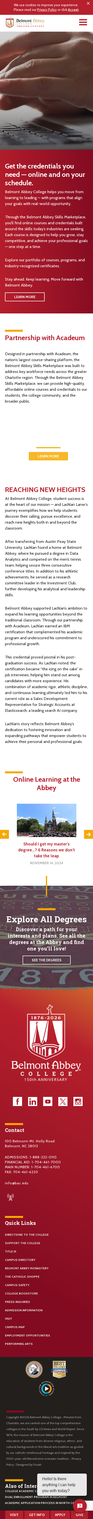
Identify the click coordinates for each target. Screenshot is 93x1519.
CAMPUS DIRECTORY (20, 1260)
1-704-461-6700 (45, 1167)
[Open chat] (80, 1506)
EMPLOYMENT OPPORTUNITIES (27, 1335)
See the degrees (47, 960)
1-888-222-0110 (43, 1157)
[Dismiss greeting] (83, 1477)
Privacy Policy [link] (47, 10)
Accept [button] (73, 10)
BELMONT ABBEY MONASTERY (26, 1268)
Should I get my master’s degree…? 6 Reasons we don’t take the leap (46, 850)
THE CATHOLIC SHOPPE (22, 1276)
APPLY (60, 1515)
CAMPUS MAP (15, 1327)
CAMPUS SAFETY (17, 1285)
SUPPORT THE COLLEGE (22, 1243)
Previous (4, 834)
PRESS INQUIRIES (17, 1302)
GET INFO (37, 1515)
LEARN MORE (48, 456)
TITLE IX (10, 1251)
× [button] (88, 3)
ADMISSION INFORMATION (23, 1310)
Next (88, 834)
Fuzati (37, 1464)
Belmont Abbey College (26, 23)
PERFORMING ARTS (19, 1344)
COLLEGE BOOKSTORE (21, 1293)
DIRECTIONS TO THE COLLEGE (27, 1234)
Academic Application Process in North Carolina (45, 1503)
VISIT (8, 1318)
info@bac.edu (17, 1183)
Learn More (24, 297)
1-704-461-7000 (46, 1162)
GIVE (79, 1515)
